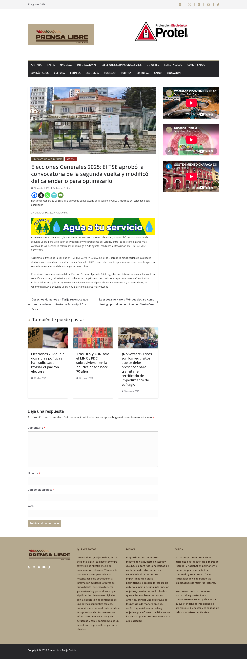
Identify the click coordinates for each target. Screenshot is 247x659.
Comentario (36, 427)
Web (31, 506)
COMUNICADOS (196, 64)
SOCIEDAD (110, 72)
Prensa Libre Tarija (58, 650)
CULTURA (59, 72)
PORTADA (36, 64)
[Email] (61, 195)
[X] (41, 195)
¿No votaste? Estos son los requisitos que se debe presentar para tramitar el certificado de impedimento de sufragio (136, 369)
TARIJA (51, 64)
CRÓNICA (75, 72)
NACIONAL (66, 64)
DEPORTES (153, 64)
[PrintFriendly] (54, 195)
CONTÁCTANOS (39, 72)
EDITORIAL (143, 72)
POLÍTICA (126, 72)
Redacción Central (61, 188)
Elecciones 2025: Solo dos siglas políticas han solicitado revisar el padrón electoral (48, 363)
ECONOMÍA (92, 72)
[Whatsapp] (47, 195)
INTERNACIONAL (86, 64)
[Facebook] (34, 195)
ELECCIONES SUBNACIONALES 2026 (121, 64)
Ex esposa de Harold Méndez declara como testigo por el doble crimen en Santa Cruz (126, 302)
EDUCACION (174, 72)
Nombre (34, 473)
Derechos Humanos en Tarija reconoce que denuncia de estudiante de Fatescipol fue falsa (60, 304)
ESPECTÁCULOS (173, 64)
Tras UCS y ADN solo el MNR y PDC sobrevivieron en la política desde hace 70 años (92, 363)
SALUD (158, 72)
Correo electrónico (41, 489)
